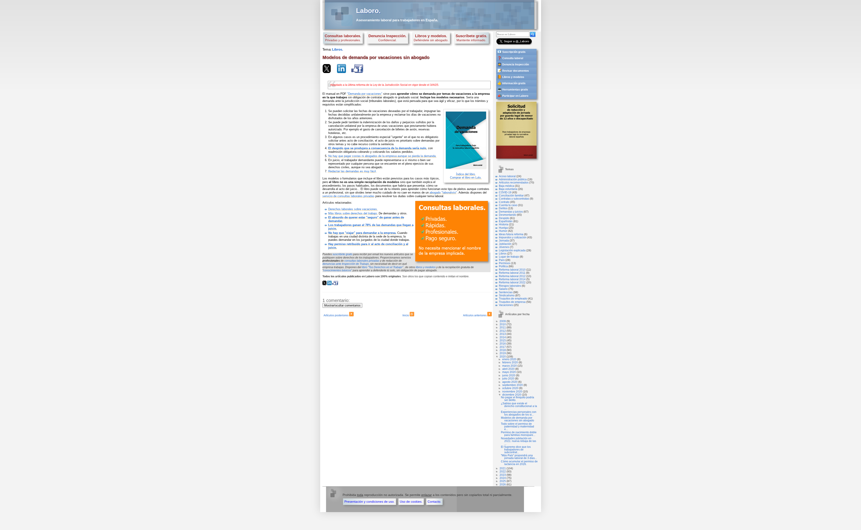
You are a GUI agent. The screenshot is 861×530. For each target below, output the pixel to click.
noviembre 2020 (512, 391)
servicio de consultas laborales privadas (348, 196)
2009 (503, 321)
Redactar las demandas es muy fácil (352, 171)
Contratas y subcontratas (514, 198)
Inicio (406, 315)
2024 (503, 478)
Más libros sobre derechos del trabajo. (353, 213)
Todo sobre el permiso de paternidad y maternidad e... (517, 426)
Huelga (503, 227)
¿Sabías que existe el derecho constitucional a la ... (519, 406)
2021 (503, 468)
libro (382, 267)
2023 (503, 474)
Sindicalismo (507, 295)
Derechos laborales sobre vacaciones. (353, 209)
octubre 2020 (510, 388)
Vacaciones (506, 305)
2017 (503, 347)
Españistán (506, 221)
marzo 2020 (509, 365)
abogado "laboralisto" (443, 192)
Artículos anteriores (475, 315)
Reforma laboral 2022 (512, 282)
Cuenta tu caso (508, 205)
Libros (503, 253)
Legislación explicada (512, 250)
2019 (503, 353)
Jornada (504, 240)
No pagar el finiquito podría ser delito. (517, 399)
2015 (503, 340)
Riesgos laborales (510, 285)
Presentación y (369, 501)
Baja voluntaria (508, 189)
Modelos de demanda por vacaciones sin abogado (517, 419)
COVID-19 (505, 192)
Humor (503, 231)
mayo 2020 (509, 372)
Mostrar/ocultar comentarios (342, 305)
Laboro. (368, 10)
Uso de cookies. (411, 501)
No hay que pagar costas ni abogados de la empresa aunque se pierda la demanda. (382, 156)
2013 (503, 334)
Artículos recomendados (513, 182)
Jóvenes (504, 247)
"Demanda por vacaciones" (364, 93)
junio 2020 (508, 375)
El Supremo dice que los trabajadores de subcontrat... (516, 449)
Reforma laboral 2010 (512, 269)
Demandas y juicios (511, 211)
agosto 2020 (509, 381)
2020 (503, 356)
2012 (503, 330)
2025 (503, 481)
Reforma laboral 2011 (512, 272)
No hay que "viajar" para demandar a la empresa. (362, 233)
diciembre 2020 (511, 394)
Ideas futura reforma (511, 234)
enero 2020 (509, 359)
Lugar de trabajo (509, 256)
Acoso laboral (507, 176)
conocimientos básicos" (337, 270)
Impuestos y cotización (512, 237)
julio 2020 (508, 378)
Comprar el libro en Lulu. (466, 177)
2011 (503, 327)
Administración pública (513, 179)
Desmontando (507, 214)
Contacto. (434, 501)
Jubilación (505, 244)
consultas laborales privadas (361, 260)
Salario (503, 289)
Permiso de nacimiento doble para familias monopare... (519, 434)
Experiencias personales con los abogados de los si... (518, 413)
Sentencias (506, 292)
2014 (503, 337)
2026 (503, 484)
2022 (503, 471)
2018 (503, 350)
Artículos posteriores (336, 315)
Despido (504, 218)
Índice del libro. (466, 174)
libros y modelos (426, 267)
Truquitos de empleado (513, 298)
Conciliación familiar (511, 195)
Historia (503, 224)
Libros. (337, 49)
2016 (503, 343)
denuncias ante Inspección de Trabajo (345, 263)
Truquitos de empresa (512, 302)
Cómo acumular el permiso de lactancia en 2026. (519, 463)
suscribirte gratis (342, 254)
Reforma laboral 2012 (512, 276)
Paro (502, 260)
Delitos (503, 208)
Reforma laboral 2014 (512, 279)
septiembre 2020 (512, 385)
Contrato (504, 202)
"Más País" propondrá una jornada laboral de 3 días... (519, 457)
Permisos (504, 263)
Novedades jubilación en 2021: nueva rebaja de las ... (518, 441)
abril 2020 (508, 369)
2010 (503, 324)
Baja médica (506, 185)
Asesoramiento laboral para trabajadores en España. (397, 20)
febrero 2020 (510, 362)
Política (503, 266)
